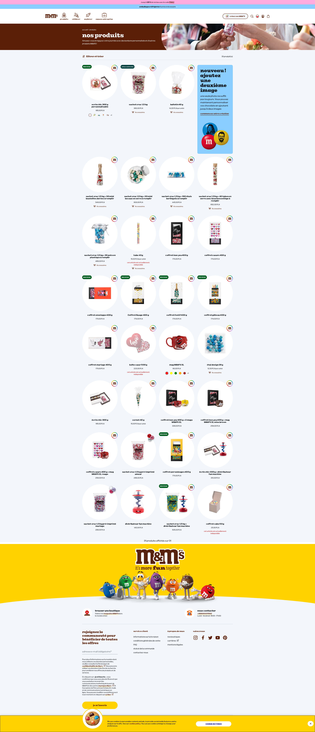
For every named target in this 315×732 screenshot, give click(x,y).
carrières (171, 641)
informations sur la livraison (145, 637)
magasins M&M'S (111, 614)
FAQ (135, 644)
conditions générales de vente (146, 641)
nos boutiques (173, 637)
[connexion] (262, 16)
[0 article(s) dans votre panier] (268, 16)
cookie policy (135, 724)
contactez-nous (140, 652)
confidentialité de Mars (92, 666)
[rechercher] (252, 16)
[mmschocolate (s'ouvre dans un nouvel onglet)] (195, 637)
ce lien (108, 695)
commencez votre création (214, 113)
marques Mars (104, 686)
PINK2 (171, 2)
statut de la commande (143, 648)
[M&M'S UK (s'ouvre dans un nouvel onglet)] (202, 637)
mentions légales (175, 644)
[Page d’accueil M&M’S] (51, 16)
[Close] (311, 723)
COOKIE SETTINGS (214, 724)
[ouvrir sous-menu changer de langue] (257, 16)
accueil (85, 30)
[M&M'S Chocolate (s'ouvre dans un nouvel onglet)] (225, 637)
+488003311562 (204, 614)
